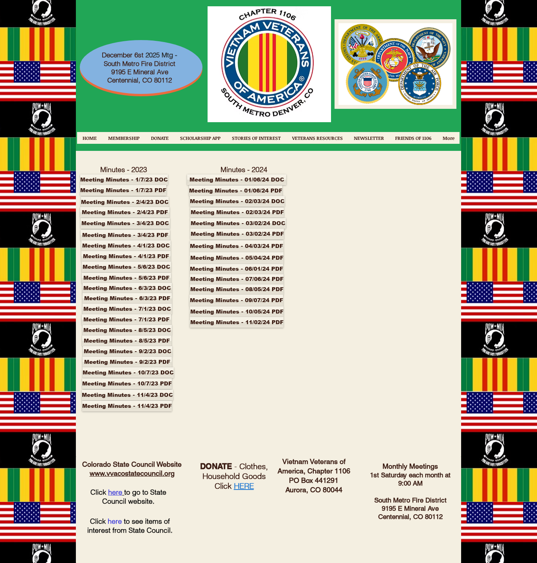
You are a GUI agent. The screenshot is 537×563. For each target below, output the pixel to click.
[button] (218, 269)
